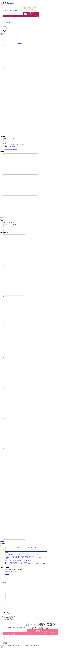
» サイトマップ (6, 640)
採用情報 (4, 26)
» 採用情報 (5, 643)
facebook (4, 31)
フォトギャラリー (6, 22)
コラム (4, 23)
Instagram (4, 582)
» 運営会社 (5, 642)
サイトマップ (5, 28)
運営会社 (4, 27)
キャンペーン (5, 24)
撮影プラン (5, 21)
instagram (4, 30)
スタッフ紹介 (5, 20)
